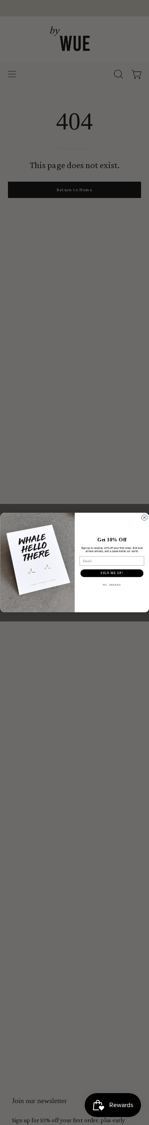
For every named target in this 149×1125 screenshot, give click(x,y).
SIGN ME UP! (112, 573)
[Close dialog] (144, 517)
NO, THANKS (112, 584)
